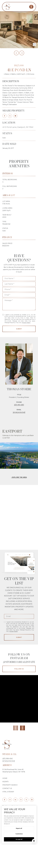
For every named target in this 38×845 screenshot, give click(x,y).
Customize (19, 834)
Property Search (10, 785)
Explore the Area (19, 477)
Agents (5, 782)
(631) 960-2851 (19, 405)
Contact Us (7, 788)
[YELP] (21, 800)
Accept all (19, 839)
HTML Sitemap (8, 792)
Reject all (19, 828)
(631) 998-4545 (7, 758)
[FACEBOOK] (4, 800)
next (21, 53)
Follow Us (19, 669)
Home (4, 778)
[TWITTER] (26, 800)
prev (16, 53)
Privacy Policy (26, 322)
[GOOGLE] (32, 800)
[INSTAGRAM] (10, 800)
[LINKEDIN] (15, 800)
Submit (19, 329)
